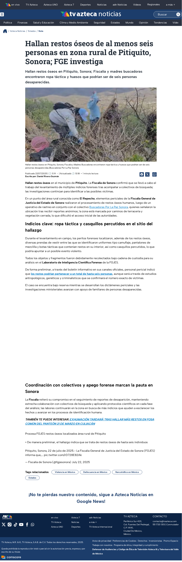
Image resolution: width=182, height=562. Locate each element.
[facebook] (27, 525)
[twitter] (3, 525)
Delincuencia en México (95, 472)
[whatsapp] (32, 525)
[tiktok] (15, 525)
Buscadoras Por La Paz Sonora (64, 168)
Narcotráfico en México (127, 472)
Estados (32, 478)
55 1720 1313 (159, 524)
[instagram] (9, 525)
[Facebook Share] (142, 174)
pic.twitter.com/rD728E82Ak (63, 455)
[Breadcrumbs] (6, 31)
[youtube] (21, 525)
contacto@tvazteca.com (165, 521)
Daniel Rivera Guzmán (48, 176)
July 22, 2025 (81, 462)
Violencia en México (65, 472)
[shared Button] (154, 174)
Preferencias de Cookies (124, 541)
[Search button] (178, 14)
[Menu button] (14, 14)
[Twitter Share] (147, 174)
